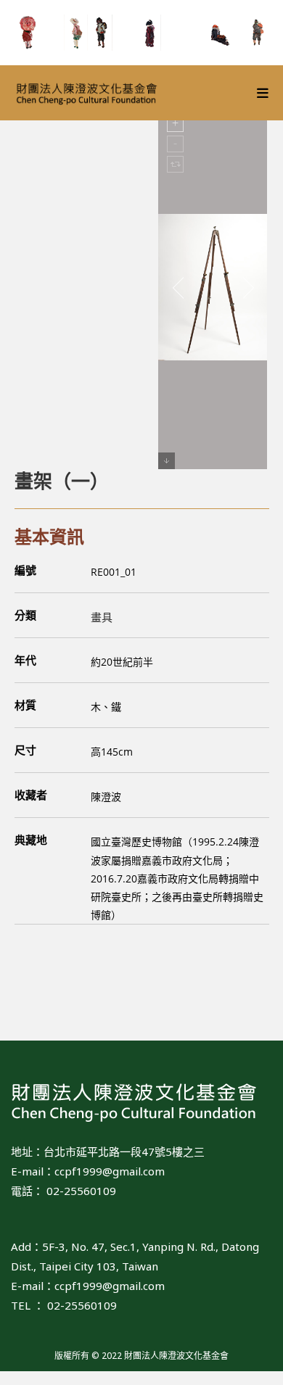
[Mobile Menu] (263, 93)
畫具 (101, 617)
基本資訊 (49, 536)
